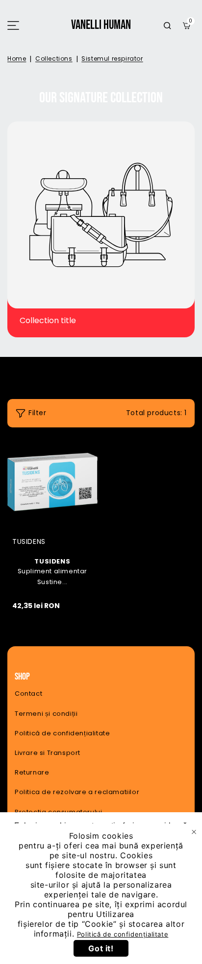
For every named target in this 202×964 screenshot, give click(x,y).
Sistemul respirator (112, 58)
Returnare (32, 772)
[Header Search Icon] (167, 25)
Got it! (100, 948)
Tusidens (52, 528)
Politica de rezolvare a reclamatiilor (77, 792)
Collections (54, 58)
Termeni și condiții (46, 713)
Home (16, 58)
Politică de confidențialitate (62, 733)
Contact (28, 693)
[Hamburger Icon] (13, 25)
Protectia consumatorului (58, 812)
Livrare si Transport (47, 752)
